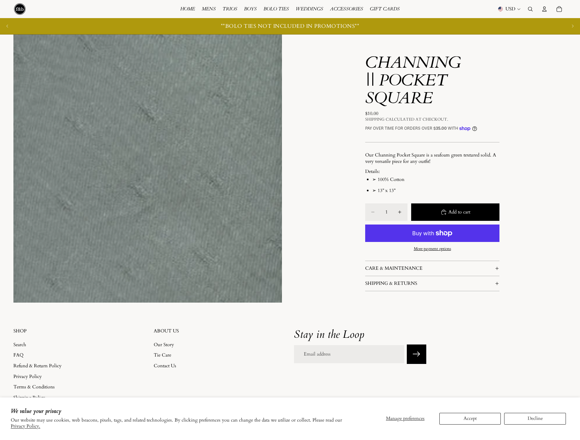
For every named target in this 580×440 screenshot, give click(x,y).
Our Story (164, 344)
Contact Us (165, 366)
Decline (535, 418)
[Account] (544, 9)
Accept (470, 418)
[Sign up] (416, 354)
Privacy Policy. (25, 426)
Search (19, 344)
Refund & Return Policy (37, 366)
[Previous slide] (7, 26)
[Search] (530, 9)
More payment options (432, 248)
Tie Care (162, 355)
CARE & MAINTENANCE (394, 268)
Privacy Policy (27, 376)
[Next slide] (572, 26)
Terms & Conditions (34, 387)
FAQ (18, 355)
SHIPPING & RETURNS (391, 283)
